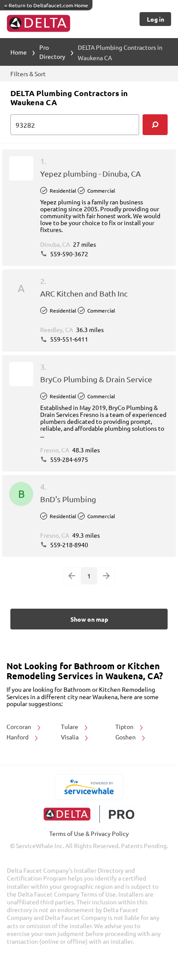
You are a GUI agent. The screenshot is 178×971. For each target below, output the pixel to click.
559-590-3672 (68, 254)
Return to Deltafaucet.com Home (46, 5)
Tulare (70, 726)
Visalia (70, 737)
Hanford (18, 737)
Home (18, 52)
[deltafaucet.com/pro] (89, 814)
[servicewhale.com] (89, 787)
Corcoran (19, 726)
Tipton (125, 726)
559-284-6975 (68, 459)
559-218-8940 (68, 544)
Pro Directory (52, 51)
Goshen (126, 737)
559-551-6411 (68, 339)
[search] (155, 124)
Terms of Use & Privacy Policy (89, 833)
